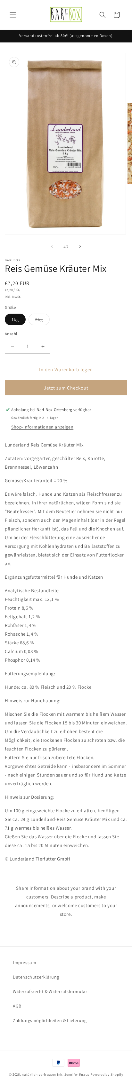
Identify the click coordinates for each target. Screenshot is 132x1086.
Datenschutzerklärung (36, 977)
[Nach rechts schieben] (80, 246)
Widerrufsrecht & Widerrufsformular (50, 991)
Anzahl (11, 333)
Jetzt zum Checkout (66, 388)
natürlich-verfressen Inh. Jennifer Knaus (55, 1074)
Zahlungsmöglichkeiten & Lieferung (50, 1020)
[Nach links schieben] (52, 246)
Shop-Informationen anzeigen (42, 427)
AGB (17, 1006)
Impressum (24, 962)
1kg (15, 319)
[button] (13, 15)
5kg (42, 320)
